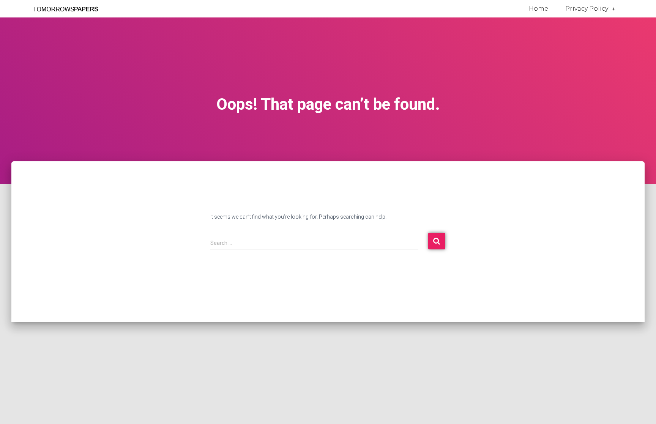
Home (538, 8)
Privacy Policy (586, 8)
